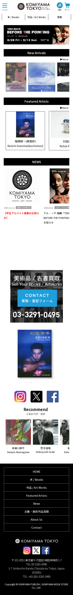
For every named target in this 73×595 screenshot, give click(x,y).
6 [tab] (48, 382)
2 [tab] (25, 382)
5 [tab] (42, 382)
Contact (36, 527)
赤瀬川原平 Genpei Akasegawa (18, 450)
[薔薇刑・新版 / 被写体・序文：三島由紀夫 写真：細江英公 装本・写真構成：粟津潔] (16, 77)
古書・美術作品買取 (36, 511)
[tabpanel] (36, 354)
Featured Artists (36, 495)
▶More (64, 59)
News (36, 503)
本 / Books (13, 17)
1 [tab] (19, 382)
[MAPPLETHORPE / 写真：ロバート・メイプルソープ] (41, 77)
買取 (59, 17)
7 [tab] (54, 382)
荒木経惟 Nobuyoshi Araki (45, 450)
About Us (36, 519)
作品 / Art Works (36, 17)
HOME (36, 472)
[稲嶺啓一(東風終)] (25, 136)
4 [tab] (37, 382)
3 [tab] (31, 382)
